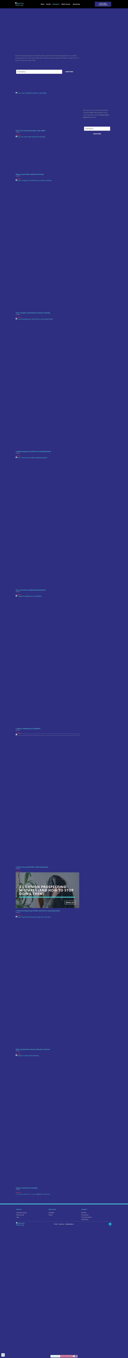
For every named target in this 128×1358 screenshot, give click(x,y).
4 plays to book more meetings (26, 1188)
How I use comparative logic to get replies (30, 130)
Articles (48, 4)
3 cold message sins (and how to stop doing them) (33, 451)
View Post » (18, 135)
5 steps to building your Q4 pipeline (28, 728)
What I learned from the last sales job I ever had (33, 1049)
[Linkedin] (110, 1224)
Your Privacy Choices (66, 1356)
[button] (103, 4)
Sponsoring (76, 4)
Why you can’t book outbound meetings (30, 174)
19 (47, 1194)
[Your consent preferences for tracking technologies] (3, 1355)
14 (36, 1194)
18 (45, 1194)
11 (30, 1194)
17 (42, 1194)
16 (40, 1194)
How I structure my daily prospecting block (31, 590)
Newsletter (56, 4)
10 (28, 1194)
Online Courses (65, 4)
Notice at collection (55, 1356)
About (42, 4)
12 (32, 1194)
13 (34, 1194)
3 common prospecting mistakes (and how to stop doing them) (38, 911)
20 (49, 1194)
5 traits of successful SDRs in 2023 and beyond (32, 867)
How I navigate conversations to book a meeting (33, 313)
